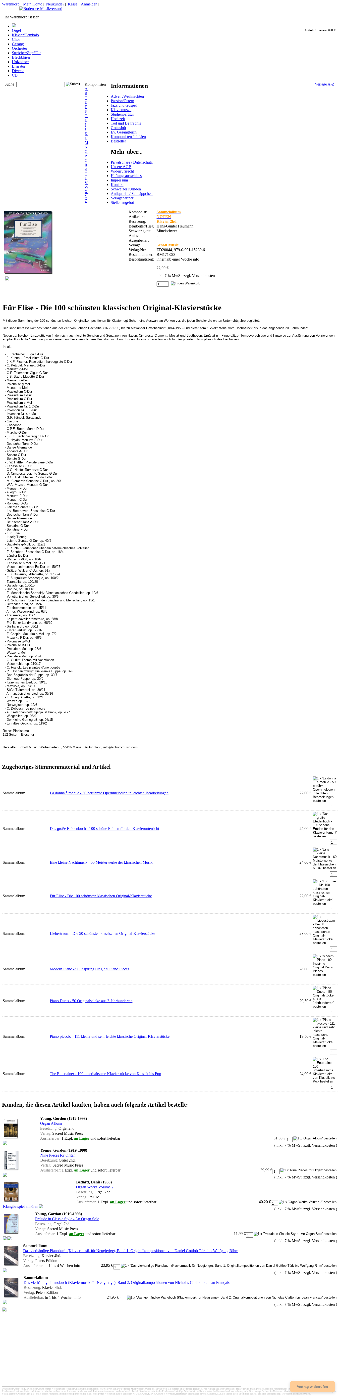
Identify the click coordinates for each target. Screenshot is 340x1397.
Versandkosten (203, 275)
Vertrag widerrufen (312, 1387)
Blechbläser (21, 57)
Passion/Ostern (122, 101)
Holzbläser (20, 62)
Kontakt (117, 184)
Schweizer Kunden (126, 189)
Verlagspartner (122, 198)
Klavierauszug (122, 110)
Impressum (119, 180)
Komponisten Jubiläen (128, 137)
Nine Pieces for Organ (57, 1155)
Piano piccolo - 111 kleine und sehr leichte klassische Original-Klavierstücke (110, 1036)
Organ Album (51, 1123)
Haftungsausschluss (126, 176)
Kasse (72, 4)
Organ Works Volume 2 (94, 1187)
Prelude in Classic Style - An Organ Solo (67, 1219)
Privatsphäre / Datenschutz (132, 162)
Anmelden (89, 4)
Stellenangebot (122, 202)
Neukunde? (55, 4)
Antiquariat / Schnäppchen (132, 193)
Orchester (19, 48)
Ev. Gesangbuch (124, 132)
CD (15, 75)
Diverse (18, 71)
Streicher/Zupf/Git (26, 53)
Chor (16, 39)
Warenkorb (10, 4)
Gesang (18, 44)
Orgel (16, 30)
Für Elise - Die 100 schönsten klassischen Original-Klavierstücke (101, 896)
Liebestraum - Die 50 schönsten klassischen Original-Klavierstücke (102, 933)
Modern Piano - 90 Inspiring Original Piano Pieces (89, 969)
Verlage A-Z (324, 84)
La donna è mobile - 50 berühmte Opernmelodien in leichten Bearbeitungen (109, 793)
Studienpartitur (122, 114)
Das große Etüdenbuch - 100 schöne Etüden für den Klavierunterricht (104, 828)
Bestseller (118, 141)
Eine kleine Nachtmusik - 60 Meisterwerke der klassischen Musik (101, 862)
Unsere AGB (121, 167)
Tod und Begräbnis (126, 123)
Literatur (18, 66)
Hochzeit (118, 119)
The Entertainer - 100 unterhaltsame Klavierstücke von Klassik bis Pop (105, 1074)
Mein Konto (32, 4)
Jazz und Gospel (124, 105)
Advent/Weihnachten (127, 96)
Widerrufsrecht (122, 171)
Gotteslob (118, 128)
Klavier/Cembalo (25, 35)
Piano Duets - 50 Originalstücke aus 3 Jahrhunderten (91, 1001)
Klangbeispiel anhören (20, 1206)
